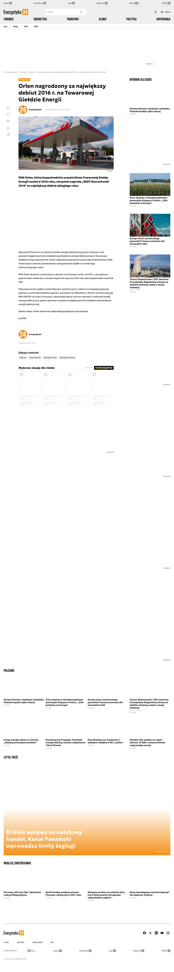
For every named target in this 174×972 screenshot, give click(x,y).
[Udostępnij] (8, 134)
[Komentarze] (8, 114)
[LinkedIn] (156, 932)
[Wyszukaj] (81, 12)
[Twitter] (150, 932)
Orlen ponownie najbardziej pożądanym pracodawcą (60, 311)
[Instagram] (167, 932)
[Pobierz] (8, 127)
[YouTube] (162, 932)
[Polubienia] (8, 107)
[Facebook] (144, 932)
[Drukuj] (8, 121)
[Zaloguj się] (155, 12)
